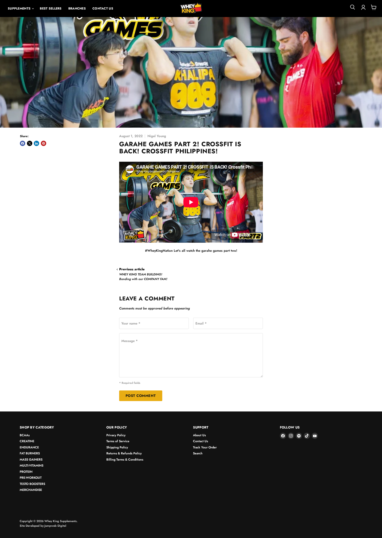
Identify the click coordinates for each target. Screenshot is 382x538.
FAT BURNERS (30, 453)
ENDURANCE (29, 447)
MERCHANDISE (31, 490)
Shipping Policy (117, 447)
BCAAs (25, 435)
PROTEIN (26, 471)
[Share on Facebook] (22, 143)
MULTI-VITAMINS (31, 465)
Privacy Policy (116, 435)
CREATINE (27, 441)
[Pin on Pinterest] (43, 143)
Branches (77, 8)
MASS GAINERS (31, 459)
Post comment (141, 395)
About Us (199, 435)
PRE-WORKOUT (31, 477)
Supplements (19, 8)
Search (197, 453)
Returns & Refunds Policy (124, 453)
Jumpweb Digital (55, 526)
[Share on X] (29, 143)
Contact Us (102, 8)
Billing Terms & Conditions (124, 459)
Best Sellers (50, 8)
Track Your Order (205, 447)
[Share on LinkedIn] (36, 143)
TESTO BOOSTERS (32, 484)
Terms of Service (117, 441)
